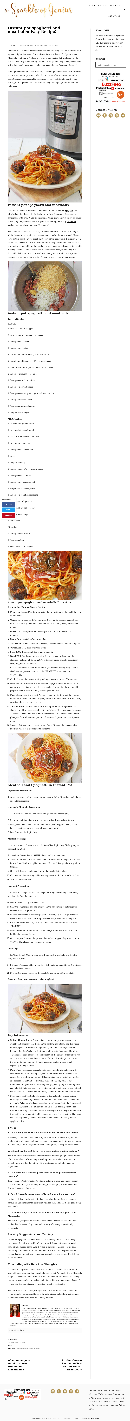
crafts (60, 1323)
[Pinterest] (22, 1330)
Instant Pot (53, 75)
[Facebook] (11, 1330)
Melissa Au (13, 1339)
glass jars (14, 717)
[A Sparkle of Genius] (40, 10)
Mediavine (95, 1418)
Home (10, 45)
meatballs (50, 65)
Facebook (8, 504)
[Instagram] (16, 1330)
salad (73, 1243)
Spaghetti (69, 210)
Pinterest (8, 515)
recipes (16, 45)
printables (71, 1323)
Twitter (8, 510)
